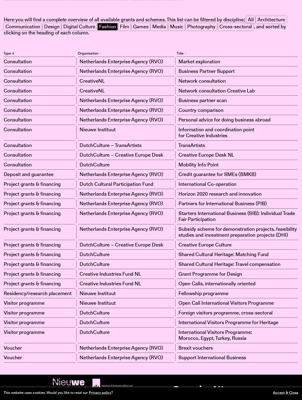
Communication (22, 27)
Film (124, 27)
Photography (201, 27)
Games (141, 27)
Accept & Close (286, 393)
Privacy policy (100, 393)
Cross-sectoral (235, 27)
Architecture (271, 20)
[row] (151, 62)
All (251, 20)
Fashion (107, 27)
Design (51, 27)
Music (177, 27)
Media (159, 27)
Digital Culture (79, 27)
